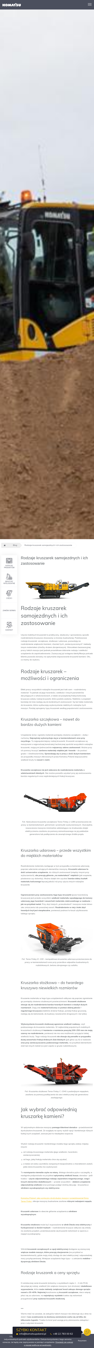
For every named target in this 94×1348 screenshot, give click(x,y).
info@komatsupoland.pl (32, 1334)
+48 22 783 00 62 (63, 1334)
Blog (15, 545)
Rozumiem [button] (82, 1341)
